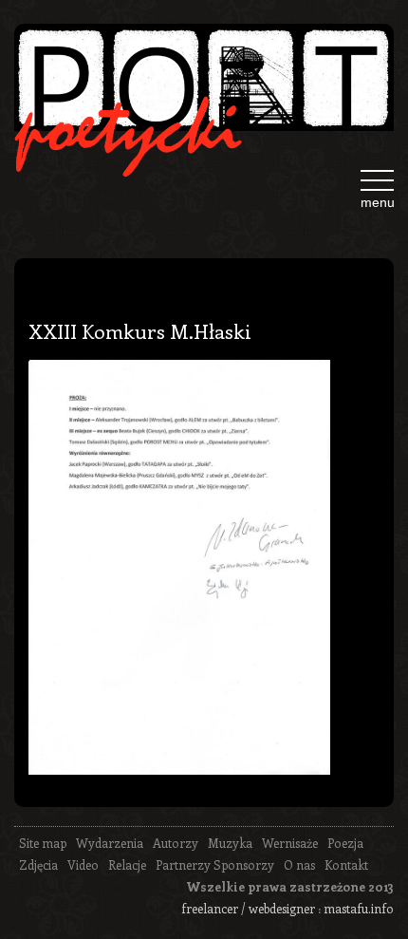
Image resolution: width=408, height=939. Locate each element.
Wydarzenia (109, 843)
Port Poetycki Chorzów (204, 85)
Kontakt (346, 864)
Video (83, 864)
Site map (42, 843)
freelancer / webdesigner (248, 908)
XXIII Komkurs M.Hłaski (139, 330)
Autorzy (175, 843)
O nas (299, 864)
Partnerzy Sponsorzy (215, 864)
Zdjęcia (38, 864)
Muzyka (230, 843)
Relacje (127, 864)
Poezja (345, 843)
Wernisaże (290, 843)
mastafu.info (359, 908)
